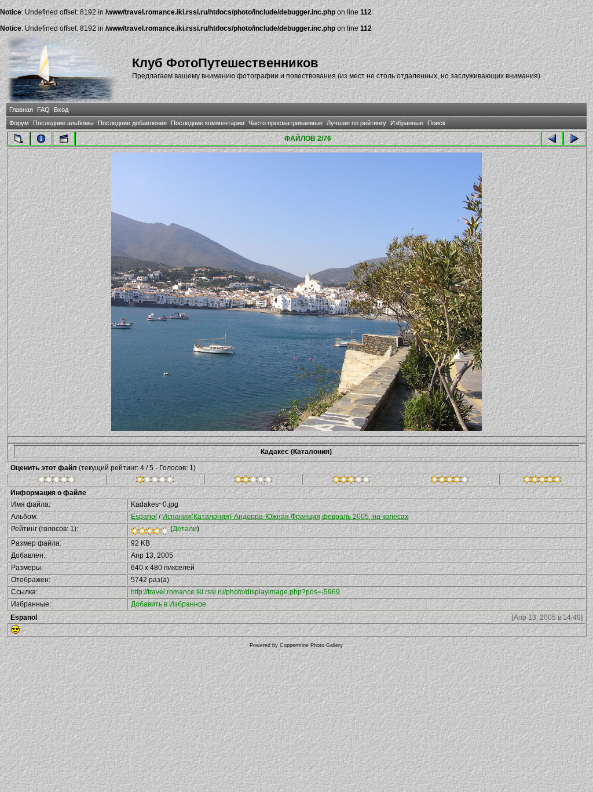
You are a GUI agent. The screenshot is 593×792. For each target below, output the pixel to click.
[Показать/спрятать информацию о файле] (41, 138)
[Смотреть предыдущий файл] (551, 138)
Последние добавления (132, 122)
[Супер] (542, 481)
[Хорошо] (351, 481)
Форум (19, 122)
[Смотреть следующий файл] (574, 138)
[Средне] (253, 481)
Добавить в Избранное (168, 604)
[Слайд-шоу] (63, 138)
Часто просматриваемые (285, 122)
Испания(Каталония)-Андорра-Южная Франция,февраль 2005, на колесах (285, 517)
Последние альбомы (63, 122)
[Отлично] (449, 481)
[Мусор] (56, 481)
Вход (61, 109)
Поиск (436, 122)
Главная (21, 109)
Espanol (144, 517)
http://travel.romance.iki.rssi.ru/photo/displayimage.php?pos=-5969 (235, 592)
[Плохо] (155, 481)
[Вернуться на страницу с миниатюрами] (18, 138)
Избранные (406, 122)
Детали (185, 529)
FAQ (43, 109)
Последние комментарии (207, 122)
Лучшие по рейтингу (356, 122)
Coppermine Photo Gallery (311, 645)
